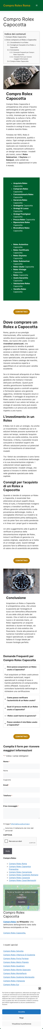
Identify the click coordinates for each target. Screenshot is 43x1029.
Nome (5, 771)
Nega (21, 1018)
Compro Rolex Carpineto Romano (23, 875)
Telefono (7, 795)
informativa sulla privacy (20, 824)
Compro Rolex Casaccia (19, 878)
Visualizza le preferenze (21, 1024)
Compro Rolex (9, 922)
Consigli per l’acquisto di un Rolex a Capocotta (23, 46)
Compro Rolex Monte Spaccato (17, 970)
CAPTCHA (7, 835)
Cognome (7, 780)
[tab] (21, 679)
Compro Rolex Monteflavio (15, 973)
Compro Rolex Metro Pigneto (16, 962)
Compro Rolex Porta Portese (16, 958)
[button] (40, 988)
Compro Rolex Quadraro (14, 966)
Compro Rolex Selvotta (13, 951)
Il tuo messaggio (11, 806)
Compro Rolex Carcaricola (20, 872)
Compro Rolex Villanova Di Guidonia (19, 955)
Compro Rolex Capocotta (16, 37)
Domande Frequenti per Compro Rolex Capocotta (23, 53)
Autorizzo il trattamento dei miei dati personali (19, 829)
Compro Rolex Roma (16, 5)
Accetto (21, 902)
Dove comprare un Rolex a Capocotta (21, 40)
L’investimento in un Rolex (19, 42)
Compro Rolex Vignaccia (14, 981)
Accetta (21, 1012)
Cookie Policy (21, 897)
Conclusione (14, 50)
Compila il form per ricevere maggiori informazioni (23, 58)
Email (6, 785)
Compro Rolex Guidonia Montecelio (18, 977)
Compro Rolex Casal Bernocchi (22, 880)
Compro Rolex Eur (11, 984)
